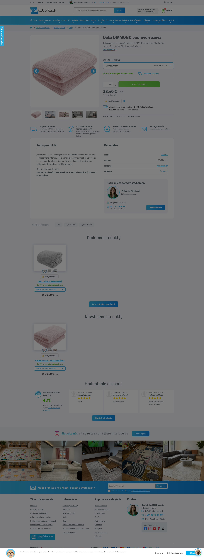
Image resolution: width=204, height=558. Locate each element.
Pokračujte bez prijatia (175, 553)
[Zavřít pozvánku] (198, 524)
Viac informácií (121, 552)
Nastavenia (159, 553)
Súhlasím (193, 553)
